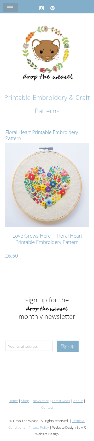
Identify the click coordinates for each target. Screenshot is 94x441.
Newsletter (41, 400)
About (78, 400)
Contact (47, 407)
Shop (25, 400)
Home (13, 400)
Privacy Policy (38, 427)
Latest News (61, 400)
